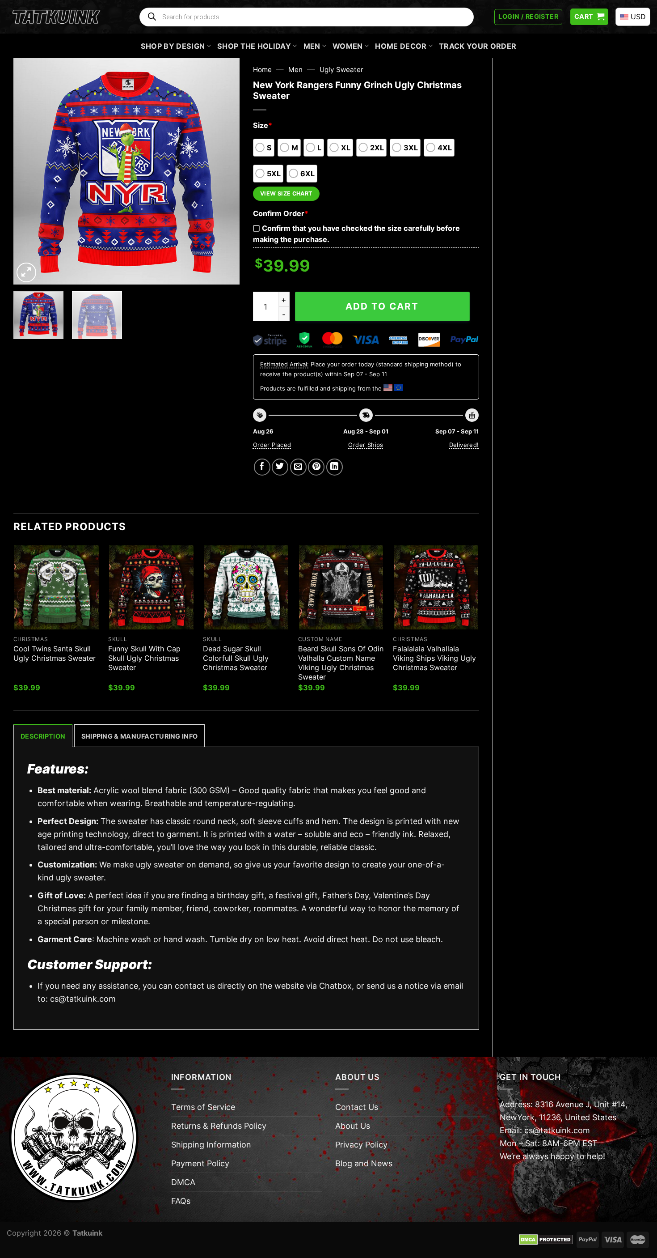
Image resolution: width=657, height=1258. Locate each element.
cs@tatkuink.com (83, 998)
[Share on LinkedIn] (334, 467)
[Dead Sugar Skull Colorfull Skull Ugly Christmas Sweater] (246, 587)
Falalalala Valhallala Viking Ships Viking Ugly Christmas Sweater (434, 658)
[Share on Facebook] (262, 467)
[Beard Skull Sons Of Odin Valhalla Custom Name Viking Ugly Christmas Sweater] (341, 587)
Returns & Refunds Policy (218, 1125)
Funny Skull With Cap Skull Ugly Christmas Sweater (144, 658)
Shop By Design (173, 46)
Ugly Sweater (341, 69)
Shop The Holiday (254, 46)
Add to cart (382, 306)
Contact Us (356, 1107)
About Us (352, 1125)
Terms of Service (203, 1107)
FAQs (180, 1201)
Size (262, 125)
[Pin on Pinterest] (316, 467)
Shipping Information (211, 1144)
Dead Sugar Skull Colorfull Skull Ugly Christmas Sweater (236, 658)
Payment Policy (200, 1163)
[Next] (223, 171)
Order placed (272, 444)
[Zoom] (26, 272)
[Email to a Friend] (298, 467)
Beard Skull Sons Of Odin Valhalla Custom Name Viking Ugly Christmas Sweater (340, 662)
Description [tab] (43, 736)
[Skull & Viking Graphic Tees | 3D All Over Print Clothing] (56, 17)
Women (348, 46)
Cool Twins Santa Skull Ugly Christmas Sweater (54, 653)
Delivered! (464, 444)
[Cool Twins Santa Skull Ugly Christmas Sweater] (56, 587)
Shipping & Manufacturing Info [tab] (139, 736)
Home (262, 69)
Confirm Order (280, 213)
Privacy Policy (361, 1144)
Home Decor (400, 46)
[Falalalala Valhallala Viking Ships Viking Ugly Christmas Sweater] (436, 587)
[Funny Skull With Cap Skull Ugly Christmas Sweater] (151, 587)
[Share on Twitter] (280, 467)
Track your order (477, 46)
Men (311, 46)
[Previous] (29, 171)
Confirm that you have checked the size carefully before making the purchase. (356, 234)
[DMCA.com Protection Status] (546, 1239)
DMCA (183, 1182)
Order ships (365, 444)
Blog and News (363, 1163)
